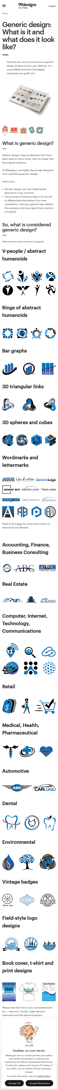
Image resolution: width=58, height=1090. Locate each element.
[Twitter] (40, 130)
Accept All (14, 1083)
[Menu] (4, 6)
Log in (52, 5)
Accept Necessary (39, 1083)
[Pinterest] (23, 130)
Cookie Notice (43, 1076)
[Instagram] (5, 130)
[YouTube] (14, 130)
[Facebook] (32, 130)
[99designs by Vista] (27, 6)
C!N (31, 1045)
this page (17, 523)
